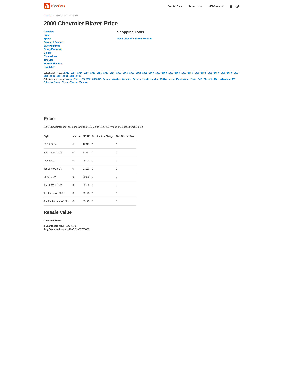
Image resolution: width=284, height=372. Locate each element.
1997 (170, 73)
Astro (69, 79)
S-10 (200, 79)
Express (137, 79)
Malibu (163, 79)
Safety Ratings (52, 46)
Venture (83, 82)
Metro (172, 79)
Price (46, 35)
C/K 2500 (86, 79)
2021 (99, 73)
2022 (92, 73)
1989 (223, 73)
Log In (236, 6)
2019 (112, 73)
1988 (229, 73)
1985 (52, 76)
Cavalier (116, 79)
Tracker (74, 82)
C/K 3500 (96, 79)
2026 (66, 73)
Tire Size (48, 60)
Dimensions (50, 56)
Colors (47, 53)
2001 (144, 73)
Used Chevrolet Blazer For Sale (134, 38)
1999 (157, 73)
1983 (65, 76)
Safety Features (52, 49)
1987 (236, 73)
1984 (59, 76)
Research (194, 6)
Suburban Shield (52, 82)
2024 (79, 73)
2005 (118, 73)
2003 (131, 73)
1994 (190, 73)
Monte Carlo (182, 79)
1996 (177, 73)
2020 (105, 73)
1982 (72, 76)
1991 (210, 73)
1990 (216, 73)
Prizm (193, 79)
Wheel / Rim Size (53, 63)
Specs (47, 38)
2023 (86, 73)
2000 (151, 73)
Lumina (154, 79)
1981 (78, 76)
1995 (183, 73)
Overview (49, 31)
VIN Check (214, 6)
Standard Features (54, 42)
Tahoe (65, 82)
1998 (164, 73)
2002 (138, 73)
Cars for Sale (174, 6)
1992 (203, 73)
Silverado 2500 (227, 79)
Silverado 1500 (211, 79)
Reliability (49, 67)
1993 (197, 73)
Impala (145, 79)
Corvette (126, 79)
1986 (46, 76)
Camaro (106, 79)
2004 (125, 73)
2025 (73, 73)
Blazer (77, 79)
